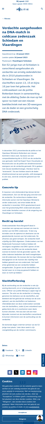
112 (27, 1)
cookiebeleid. (34, 407)
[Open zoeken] (42, 9)
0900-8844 (28, 4)
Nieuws (7, 19)
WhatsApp (8, 356)
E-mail (20, 356)
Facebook (7, 350)
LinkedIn (27, 350)
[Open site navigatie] (3, 9)
